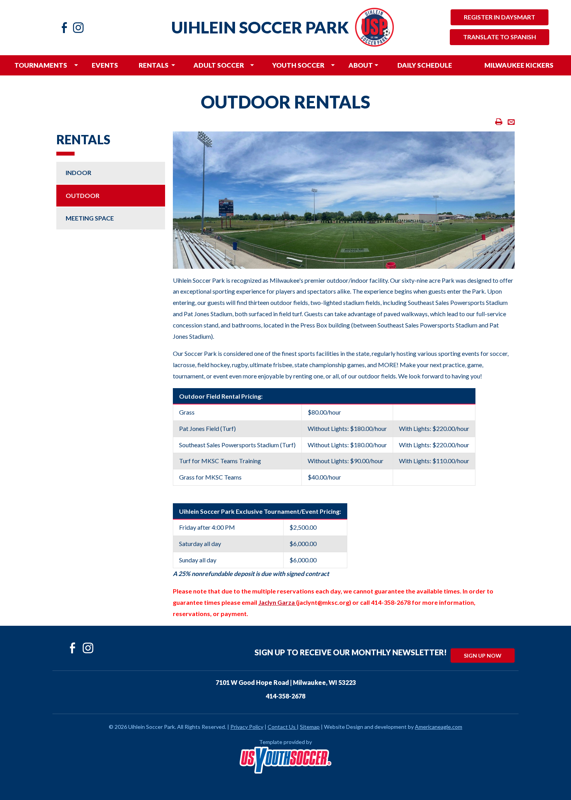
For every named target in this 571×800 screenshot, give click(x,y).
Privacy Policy (246, 726)
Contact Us (282, 726)
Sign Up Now (482, 655)
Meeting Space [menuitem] (90, 218)
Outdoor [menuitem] (82, 195)
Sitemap (310, 726)
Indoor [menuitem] (78, 172)
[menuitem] (41, 65)
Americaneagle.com (438, 726)
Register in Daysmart (499, 17)
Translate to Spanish (499, 36)
